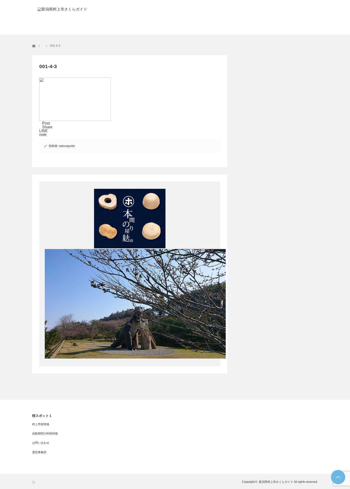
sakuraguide (67, 146)
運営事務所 (39, 452)
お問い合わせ (40, 442)
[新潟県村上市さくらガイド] (62, 9)
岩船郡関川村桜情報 (45, 433)
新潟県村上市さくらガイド (276, 482)
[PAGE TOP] (338, 477)
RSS (34, 482)
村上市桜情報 (40, 424)
